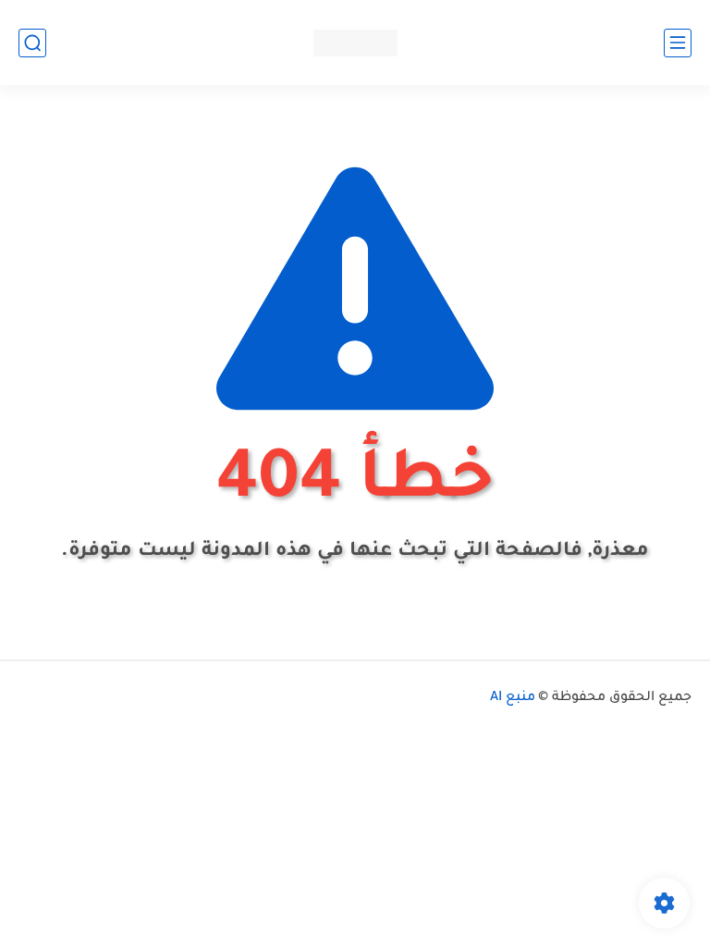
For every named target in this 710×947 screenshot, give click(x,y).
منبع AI (512, 698)
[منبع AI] (355, 43)
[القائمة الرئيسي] (678, 43)
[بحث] (32, 43)
